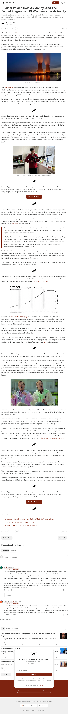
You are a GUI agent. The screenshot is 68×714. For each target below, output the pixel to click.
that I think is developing (19, 317)
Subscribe (55, 3)
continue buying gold (41, 281)
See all (5, 675)
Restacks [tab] (13, 550)
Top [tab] (3, 628)
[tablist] (9, 550)
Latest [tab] (8, 628)
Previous (8, 538)
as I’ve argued (9, 87)
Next (61, 538)
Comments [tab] (5, 550)
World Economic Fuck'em (10, 649)
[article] (34, 639)
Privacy (34, 701)
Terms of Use (42, 679)
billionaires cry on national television (52, 438)
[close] (51, 651)
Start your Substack (29, 706)
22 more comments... (6, 619)
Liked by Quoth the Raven (12, 569)
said (45, 342)
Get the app (42, 706)
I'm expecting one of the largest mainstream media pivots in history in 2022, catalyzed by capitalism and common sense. (28, 639)
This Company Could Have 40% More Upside (20, 522)
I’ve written (20, 33)
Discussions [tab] (15, 628)
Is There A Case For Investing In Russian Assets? (21, 525)
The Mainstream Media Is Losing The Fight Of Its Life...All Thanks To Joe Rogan (28, 635)
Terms (39, 701)
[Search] (65, 628)
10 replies (8, 595)
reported (15, 224)
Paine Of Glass (8, 601)
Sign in (63, 3)
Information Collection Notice (33, 680)
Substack (25, 710)
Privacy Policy (47, 680)
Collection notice (47, 701)
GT (5, 567)
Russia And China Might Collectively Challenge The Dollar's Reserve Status (29, 519)
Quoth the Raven (10, 22)
